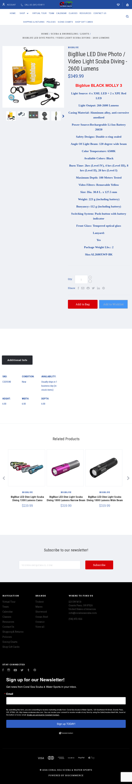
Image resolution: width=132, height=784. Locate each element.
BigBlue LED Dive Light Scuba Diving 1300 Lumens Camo (27, 498)
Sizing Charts (65, 22)
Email (9, 694)
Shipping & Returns (34, 22)
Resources (85, 13)
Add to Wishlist (113, 304)
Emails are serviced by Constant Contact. (43, 714)
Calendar (61, 13)
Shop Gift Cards (84, 22)
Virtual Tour (39, 13)
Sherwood (41, 611)
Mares (38, 606)
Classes (73, 13)
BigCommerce (74, 775)
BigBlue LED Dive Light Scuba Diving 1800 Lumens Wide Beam (105, 498)
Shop (23, 13)
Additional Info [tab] (17, 360)
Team (51, 13)
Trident (39, 601)
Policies (51, 22)
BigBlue (73, 47)
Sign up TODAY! (66, 724)
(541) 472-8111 (75, 618)
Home (13, 13)
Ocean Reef (41, 616)
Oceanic (40, 621)
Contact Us (100, 13)
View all (39, 626)
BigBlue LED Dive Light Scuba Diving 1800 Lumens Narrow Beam (66, 498)
